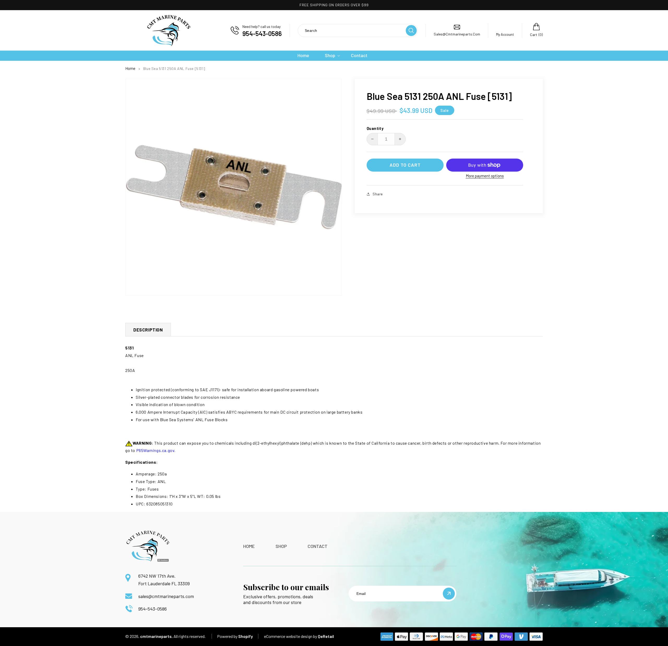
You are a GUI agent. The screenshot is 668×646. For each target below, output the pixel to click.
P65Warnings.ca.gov (155, 450)
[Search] (411, 30)
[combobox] (351, 30)
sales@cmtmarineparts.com (166, 596)
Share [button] (378, 194)
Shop (281, 546)
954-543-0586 (152, 609)
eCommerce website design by (290, 636)
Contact (317, 546)
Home (130, 68)
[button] (330, 55)
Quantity (375, 128)
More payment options (485, 175)
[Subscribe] (449, 594)
